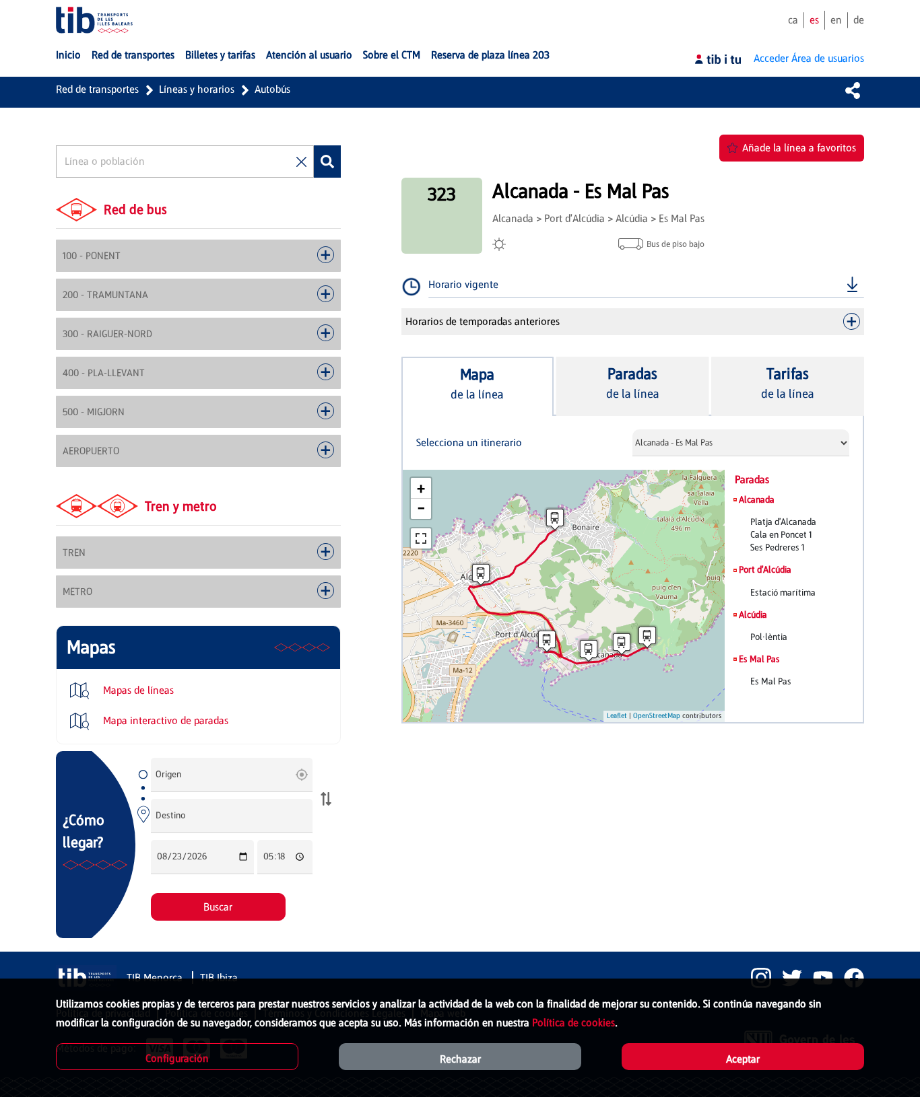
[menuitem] (68, 55)
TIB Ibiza (219, 977)
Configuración (177, 1058)
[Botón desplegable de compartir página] (852, 90)
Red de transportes (97, 89)
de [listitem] (858, 19)
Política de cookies (573, 1022)
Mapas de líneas (137, 690)
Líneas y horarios (196, 89)
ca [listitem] (793, 19)
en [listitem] (836, 19)
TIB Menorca (156, 977)
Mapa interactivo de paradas (164, 720)
